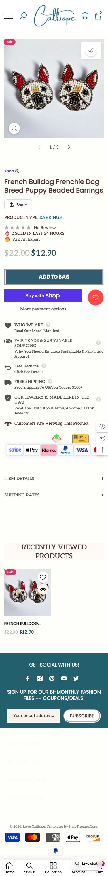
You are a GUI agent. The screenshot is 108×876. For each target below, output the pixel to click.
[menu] (8, 16)
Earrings (50, 217)
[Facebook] (29, 678)
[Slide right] (68, 147)
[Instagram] (41, 678)
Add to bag (54, 276)
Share (91, 50)
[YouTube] (65, 678)
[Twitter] (77, 678)
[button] (23, 16)
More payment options (43, 309)
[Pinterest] (53, 678)
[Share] (91, 50)
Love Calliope (34, 826)
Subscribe (82, 715)
